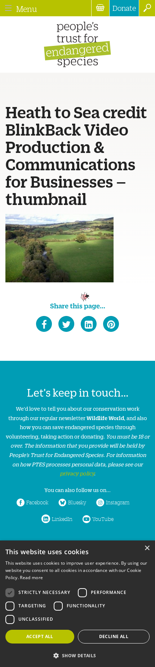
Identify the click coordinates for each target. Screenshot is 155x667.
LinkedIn (62, 519)
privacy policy (77, 473)
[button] (77, 655)
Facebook (37, 502)
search (147, 8)
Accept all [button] (39, 636)
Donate (124, 8)
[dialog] (77, 603)
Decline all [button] (113, 636)
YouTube (103, 519)
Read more (31, 577)
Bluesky (77, 502)
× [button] (147, 548)
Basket (100, 8)
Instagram (117, 502)
